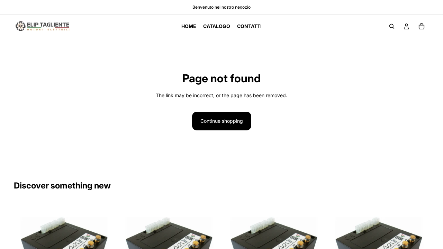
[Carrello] (421, 26)
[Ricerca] (391, 26)
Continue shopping (221, 121)
